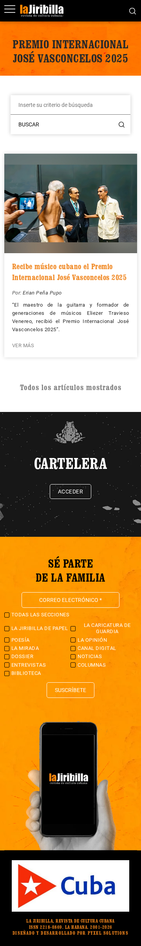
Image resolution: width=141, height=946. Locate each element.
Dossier (22, 656)
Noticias (90, 656)
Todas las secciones (40, 615)
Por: (17, 293)
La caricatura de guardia (107, 628)
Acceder (70, 491)
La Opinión (92, 640)
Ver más (23, 345)
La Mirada (25, 648)
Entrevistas (28, 665)
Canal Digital (97, 648)
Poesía (20, 640)
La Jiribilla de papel (39, 628)
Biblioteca (26, 673)
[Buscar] (132, 10)
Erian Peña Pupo (42, 293)
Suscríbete (70, 690)
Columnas (92, 665)
